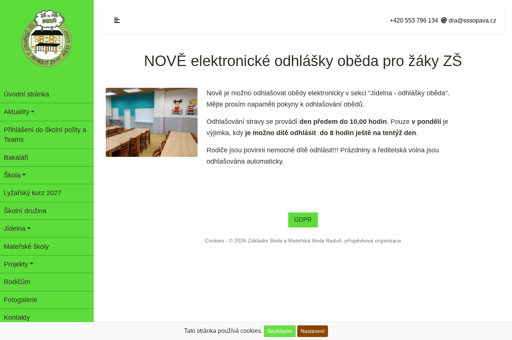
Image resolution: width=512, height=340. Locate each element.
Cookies (214, 241)
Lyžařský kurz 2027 (32, 193)
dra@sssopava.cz (471, 20)
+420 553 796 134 (414, 20)
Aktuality (16, 112)
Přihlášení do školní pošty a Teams (45, 134)
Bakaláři (16, 157)
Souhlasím (279, 331)
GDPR (303, 220)
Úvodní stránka (26, 94)
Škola (12, 175)
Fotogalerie (20, 300)
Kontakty (17, 317)
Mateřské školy (26, 246)
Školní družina (25, 211)
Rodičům (17, 282)
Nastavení (313, 331)
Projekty (16, 264)
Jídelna (14, 228)
